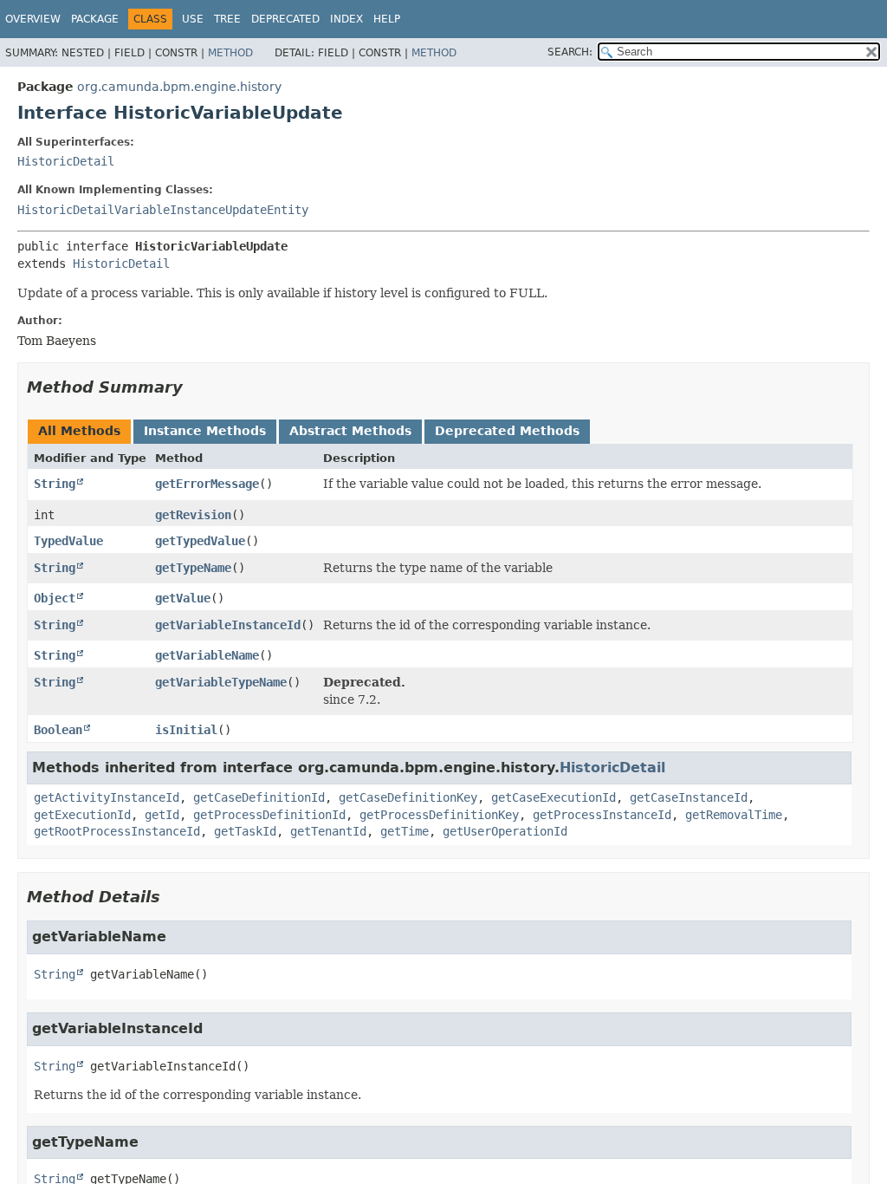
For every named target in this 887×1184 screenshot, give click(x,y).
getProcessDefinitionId (269, 815)
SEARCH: (569, 52)
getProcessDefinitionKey (439, 815)
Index (346, 19)
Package (95, 19)
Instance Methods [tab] (205, 431)
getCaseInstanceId (689, 797)
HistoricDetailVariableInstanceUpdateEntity (162, 210)
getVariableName (207, 655)
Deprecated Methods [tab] (507, 431)
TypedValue (68, 541)
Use (193, 19)
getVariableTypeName (221, 682)
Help (386, 19)
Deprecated (285, 19)
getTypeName (193, 568)
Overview (33, 19)
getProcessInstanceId (602, 815)
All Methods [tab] (79, 431)
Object (54, 598)
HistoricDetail (65, 161)
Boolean (58, 730)
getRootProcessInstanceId (117, 831)
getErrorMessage (207, 484)
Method (230, 53)
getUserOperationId (505, 831)
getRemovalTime (733, 815)
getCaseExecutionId (553, 797)
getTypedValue (200, 541)
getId (162, 815)
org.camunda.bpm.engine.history (179, 87)
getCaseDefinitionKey (408, 797)
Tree (227, 19)
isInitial (186, 730)
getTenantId (328, 831)
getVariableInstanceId (228, 625)
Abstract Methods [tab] (350, 431)
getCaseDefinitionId (259, 797)
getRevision (193, 515)
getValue (182, 598)
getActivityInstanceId (106, 797)
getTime (404, 831)
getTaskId (245, 831)
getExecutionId (82, 815)
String (54, 484)
